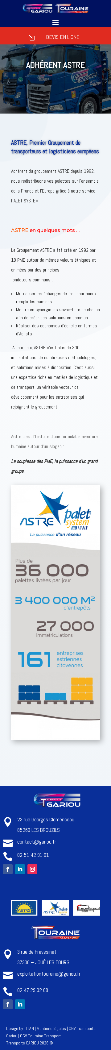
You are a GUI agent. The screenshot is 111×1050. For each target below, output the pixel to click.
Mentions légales (51, 1028)
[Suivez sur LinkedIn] (20, 869)
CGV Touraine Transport (40, 1036)
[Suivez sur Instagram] (32, 869)
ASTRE (19, 230)
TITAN (29, 1028)
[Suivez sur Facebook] (8, 869)
